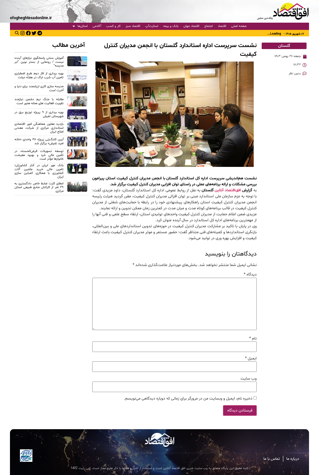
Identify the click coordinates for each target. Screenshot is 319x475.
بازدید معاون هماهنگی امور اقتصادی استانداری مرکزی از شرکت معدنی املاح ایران (39, 128)
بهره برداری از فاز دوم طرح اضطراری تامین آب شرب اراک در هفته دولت (39, 75)
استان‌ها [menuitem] (83, 26)
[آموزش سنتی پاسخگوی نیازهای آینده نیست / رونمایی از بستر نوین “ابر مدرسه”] (77, 62)
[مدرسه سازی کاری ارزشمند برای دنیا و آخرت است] (77, 89)
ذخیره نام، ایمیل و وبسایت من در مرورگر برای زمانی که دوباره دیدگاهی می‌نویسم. (188, 399)
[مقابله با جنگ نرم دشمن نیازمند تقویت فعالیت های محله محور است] (77, 102)
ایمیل (251, 358)
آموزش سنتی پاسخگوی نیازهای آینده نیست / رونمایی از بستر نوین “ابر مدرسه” (39, 62)
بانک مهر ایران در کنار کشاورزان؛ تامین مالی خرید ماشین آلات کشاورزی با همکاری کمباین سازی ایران (39, 171)
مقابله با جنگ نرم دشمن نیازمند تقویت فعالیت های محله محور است (39, 101)
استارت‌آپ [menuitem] (151, 26)
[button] (17, 33)
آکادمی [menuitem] (97, 26)
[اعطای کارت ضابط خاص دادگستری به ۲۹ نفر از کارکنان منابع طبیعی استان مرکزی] (77, 188)
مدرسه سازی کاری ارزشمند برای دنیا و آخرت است (39, 88)
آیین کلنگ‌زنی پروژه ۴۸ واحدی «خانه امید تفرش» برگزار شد (39, 141)
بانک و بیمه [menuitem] (170, 26)
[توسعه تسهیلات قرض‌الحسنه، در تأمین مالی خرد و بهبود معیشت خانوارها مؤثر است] (77, 155)
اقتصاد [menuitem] (222, 26)
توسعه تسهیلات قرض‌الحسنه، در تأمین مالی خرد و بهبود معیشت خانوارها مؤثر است (39, 155)
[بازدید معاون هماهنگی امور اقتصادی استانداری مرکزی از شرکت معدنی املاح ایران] (77, 128)
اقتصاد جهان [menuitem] (191, 26)
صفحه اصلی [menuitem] (238, 26)
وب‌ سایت (248, 379)
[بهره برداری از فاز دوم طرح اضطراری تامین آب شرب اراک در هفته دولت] (77, 76)
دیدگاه (250, 274)
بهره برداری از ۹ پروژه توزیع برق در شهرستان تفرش (39, 114)
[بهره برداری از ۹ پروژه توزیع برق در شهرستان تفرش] (77, 115)
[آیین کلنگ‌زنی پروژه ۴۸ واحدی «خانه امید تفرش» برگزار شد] (77, 142)
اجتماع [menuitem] (208, 26)
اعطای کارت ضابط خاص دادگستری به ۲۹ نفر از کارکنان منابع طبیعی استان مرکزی (39, 187)
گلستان (284, 46)
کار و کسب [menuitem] (113, 26)
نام (253, 338)
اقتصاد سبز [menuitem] (133, 26)
